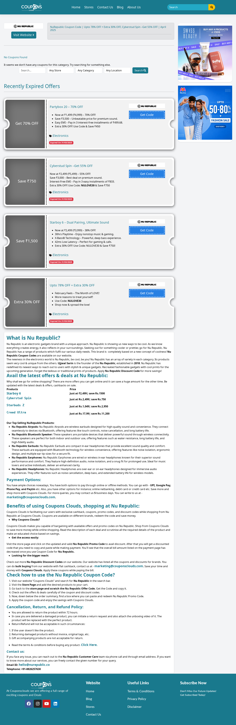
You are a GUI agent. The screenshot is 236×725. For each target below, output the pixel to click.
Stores (88, 7)
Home (76, 7)
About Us (134, 7)
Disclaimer (134, 706)
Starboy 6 (14, 393)
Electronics (60, 136)
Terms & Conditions (140, 691)
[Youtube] (47, 704)
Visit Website (23, 35)
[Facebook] (29, 704)
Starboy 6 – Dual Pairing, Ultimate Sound (79, 222)
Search (139, 70)
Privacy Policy (136, 699)
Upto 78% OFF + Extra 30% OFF (72, 285)
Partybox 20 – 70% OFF (66, 107)
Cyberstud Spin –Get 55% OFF (71, 166)
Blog (120, 7)
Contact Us (105, 7)
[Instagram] (38, 704)
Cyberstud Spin (19, 398)
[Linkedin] (55, 704)
